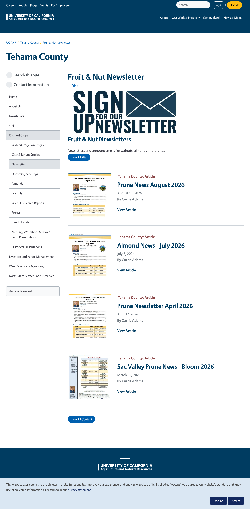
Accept (235, 501)
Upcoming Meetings (25, 174)
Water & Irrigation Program (29, 145)
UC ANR (11, 42)
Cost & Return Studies (26, 154)
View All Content (81, 419)
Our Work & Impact (184, 18)
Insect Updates (21, 222)
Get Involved (211, 18)
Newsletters (16, 116)
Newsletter (19, 164)
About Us (15, 106)
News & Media (233, 18)
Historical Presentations (27, 247)
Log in (219, 5)
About (164, 18)
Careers (11, 5)
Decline (218, 501)
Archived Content (20, 291)
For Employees (60, 5)
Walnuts (17, 193)
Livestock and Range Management (31, 256)
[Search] (208, 4)
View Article (126, 209)
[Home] (30, 17)
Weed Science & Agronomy (26, 266)
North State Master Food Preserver (31, 276)
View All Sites (79, 157)
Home (13, 97)
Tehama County (29, 42)
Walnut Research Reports (28, 203)
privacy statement (79, 490)
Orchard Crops (18, 135)
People (23, 5)
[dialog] (125, 493)
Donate (234, 5)
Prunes (16, 212)
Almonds (17, 183)
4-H (11, 126)
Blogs (33, 5)
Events (44, 5)
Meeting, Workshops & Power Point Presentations (31, 234)
